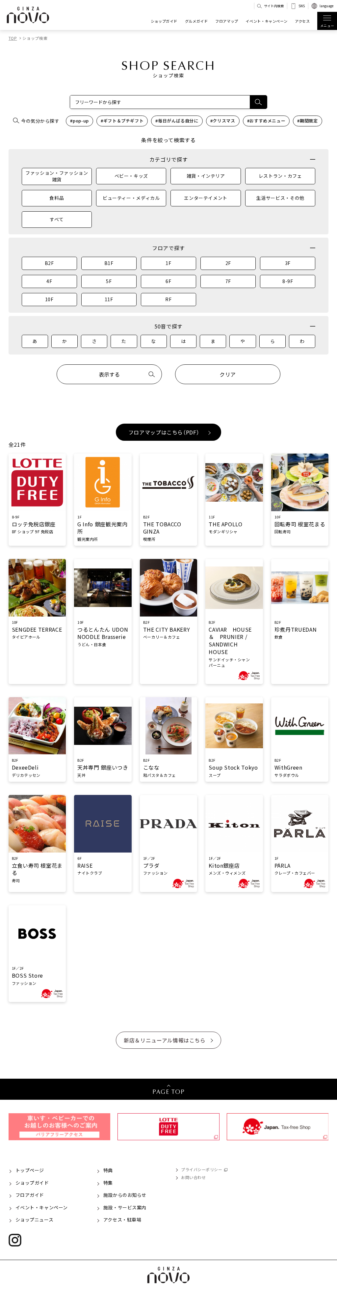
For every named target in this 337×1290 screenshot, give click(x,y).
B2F (49, 263)
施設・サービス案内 (124, 1207)
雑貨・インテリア (206, 175)
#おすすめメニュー (266, 121)
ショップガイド (164, 21)
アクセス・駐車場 (122, 1219)
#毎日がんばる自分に (176, 121)
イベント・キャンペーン (266, 21)
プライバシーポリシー (201, 1169)
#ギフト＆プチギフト (122, 121)
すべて (57, 219)
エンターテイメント (205, 198)
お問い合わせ (193, 1177)
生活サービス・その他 (280, 198)
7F (228, 281)
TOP (13, 38)
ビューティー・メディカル (131, 198)
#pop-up (79, 121)
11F (109, 299)
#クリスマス (222, 121)
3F (288, 263)
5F (109, 281)
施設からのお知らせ (124, 1195)
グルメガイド (196, 21)
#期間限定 (307, 121)
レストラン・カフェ (280, 175)
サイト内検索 (274, 5)
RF (168, 299)
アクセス (302, 21)
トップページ (29, 1170)
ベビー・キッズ (131, 175)
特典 (108, 1170)
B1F (109, 263)
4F (49, 281)
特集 (108, 1182)
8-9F (287, 281)
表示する (109, 374)
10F (49, 299)
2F (228, 263)
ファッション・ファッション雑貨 (56, 176)
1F (168, 263)
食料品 (56, 198)
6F (168, 281)
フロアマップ (226, 21)
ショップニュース (34, 1219)
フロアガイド (29, 1195)
